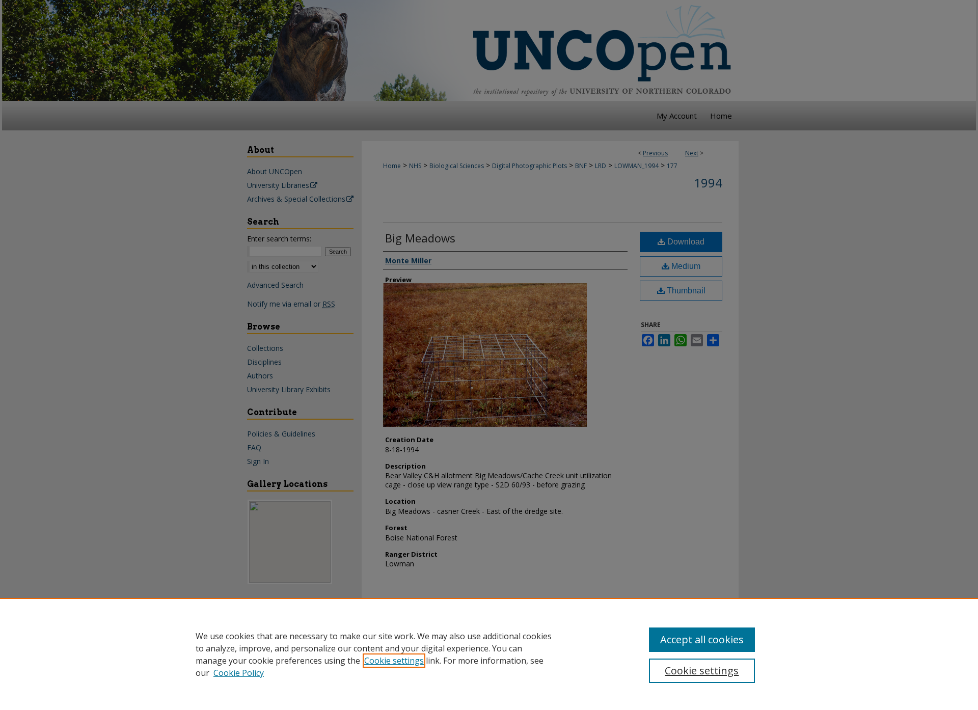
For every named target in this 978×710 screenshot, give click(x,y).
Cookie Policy (238, 672)
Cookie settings (394, 660)
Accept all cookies (702, 639)
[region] (489, 654)
